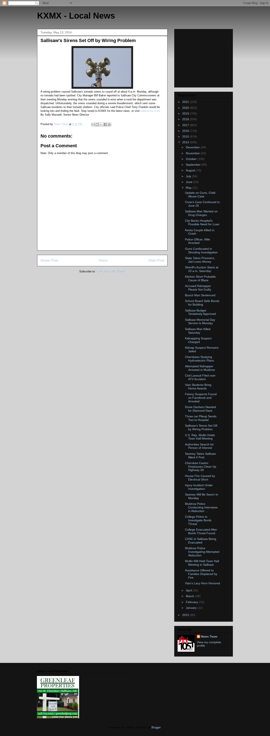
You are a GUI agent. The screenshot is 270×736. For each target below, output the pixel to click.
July (189, 176)
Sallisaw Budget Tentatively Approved (200, 312)
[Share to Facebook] (105, 124)
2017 (186, 125)
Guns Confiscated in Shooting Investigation (201, 250)
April (189, 590)
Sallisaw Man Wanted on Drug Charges (201, 213)
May (189, 187)
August (191, 170)
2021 (186, 102)
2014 (186, 142)
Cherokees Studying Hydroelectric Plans (199, 358)
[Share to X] (101, 124)
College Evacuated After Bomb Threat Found (201, 531)
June (189, 182)
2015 (186, 136)
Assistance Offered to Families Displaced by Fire (201, 574)
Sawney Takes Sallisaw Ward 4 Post (200, 455)
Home (103, 260)
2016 (186, 130)
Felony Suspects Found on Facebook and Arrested (201, 397)
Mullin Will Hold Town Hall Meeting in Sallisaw (202, 562)
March (190, 596)
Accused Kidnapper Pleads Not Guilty (198, 287)
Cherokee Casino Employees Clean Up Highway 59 (200, 466)
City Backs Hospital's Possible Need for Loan (202, 222)
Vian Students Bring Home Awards (198, 386)
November (193, 153)
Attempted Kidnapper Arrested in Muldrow (200, 368)
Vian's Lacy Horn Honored (202, 583)
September (193, 164)
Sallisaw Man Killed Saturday (198, 330)
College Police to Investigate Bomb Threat (198, 520)
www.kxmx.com (150, 110)
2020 (186, 107)
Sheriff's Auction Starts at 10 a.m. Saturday (201, 269)
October (191, 159)
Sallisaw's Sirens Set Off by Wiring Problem (201, 427)
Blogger (156, 727)
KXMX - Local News (76, 15)
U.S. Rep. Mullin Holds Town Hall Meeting (200, 436)
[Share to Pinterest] (109, 124)
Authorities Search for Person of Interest (199, 446)
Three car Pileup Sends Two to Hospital (200, 418)
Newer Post (49, 260)
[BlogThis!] (97, 124)
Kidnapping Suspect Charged (198, 340)
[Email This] (93, 124)
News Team (209, 636)
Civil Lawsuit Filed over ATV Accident (200, 377)
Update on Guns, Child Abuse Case (200, 194)
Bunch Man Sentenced (200, 295)
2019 (186, 113)
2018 (186, 119)
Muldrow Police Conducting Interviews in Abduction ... (201, 507)
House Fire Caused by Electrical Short (200, 477)
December (193, 147)
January (191, 607)
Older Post (156, 260)
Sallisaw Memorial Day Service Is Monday (200, 321)
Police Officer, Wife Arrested (197, 241)
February (192, 602)
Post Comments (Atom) (110, 271)
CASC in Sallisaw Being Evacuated (200, 540)
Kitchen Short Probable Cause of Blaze (200, 278)
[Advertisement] (204, 57)
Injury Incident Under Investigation (199, 486)
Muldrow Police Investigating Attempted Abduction (202, 551)
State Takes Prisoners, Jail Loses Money (200, 259)
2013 (186, 615)
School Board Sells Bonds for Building (202, 302)
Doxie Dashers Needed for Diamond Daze (200, 408)
